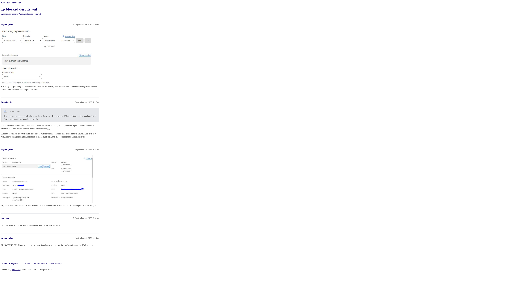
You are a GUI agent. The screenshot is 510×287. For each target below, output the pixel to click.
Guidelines (25, 263)
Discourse (16, 269)
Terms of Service (40, 263)
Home (4, 263)
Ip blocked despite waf (19, 9)
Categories (13, 263)
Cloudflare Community (11, 3)
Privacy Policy (55, 263)
